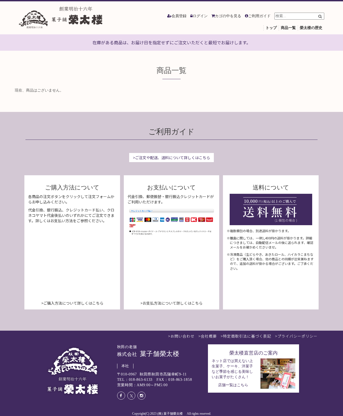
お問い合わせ (182, 336)
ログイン (200, 16)
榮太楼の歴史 (311, 28)
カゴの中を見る (228, 16)
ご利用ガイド (259, 16)
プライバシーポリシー (297, 336)
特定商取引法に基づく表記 (247, 336)
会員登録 (179, 16)
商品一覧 (288, 28)
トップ (271, 28)
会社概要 (209, 336)
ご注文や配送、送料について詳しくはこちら (172, 157)
